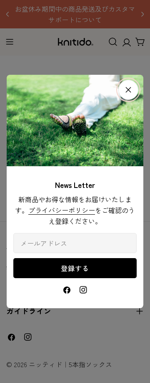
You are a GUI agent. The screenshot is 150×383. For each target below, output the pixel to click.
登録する (75, 268)
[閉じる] (128, 90)
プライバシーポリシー (61, 210)
